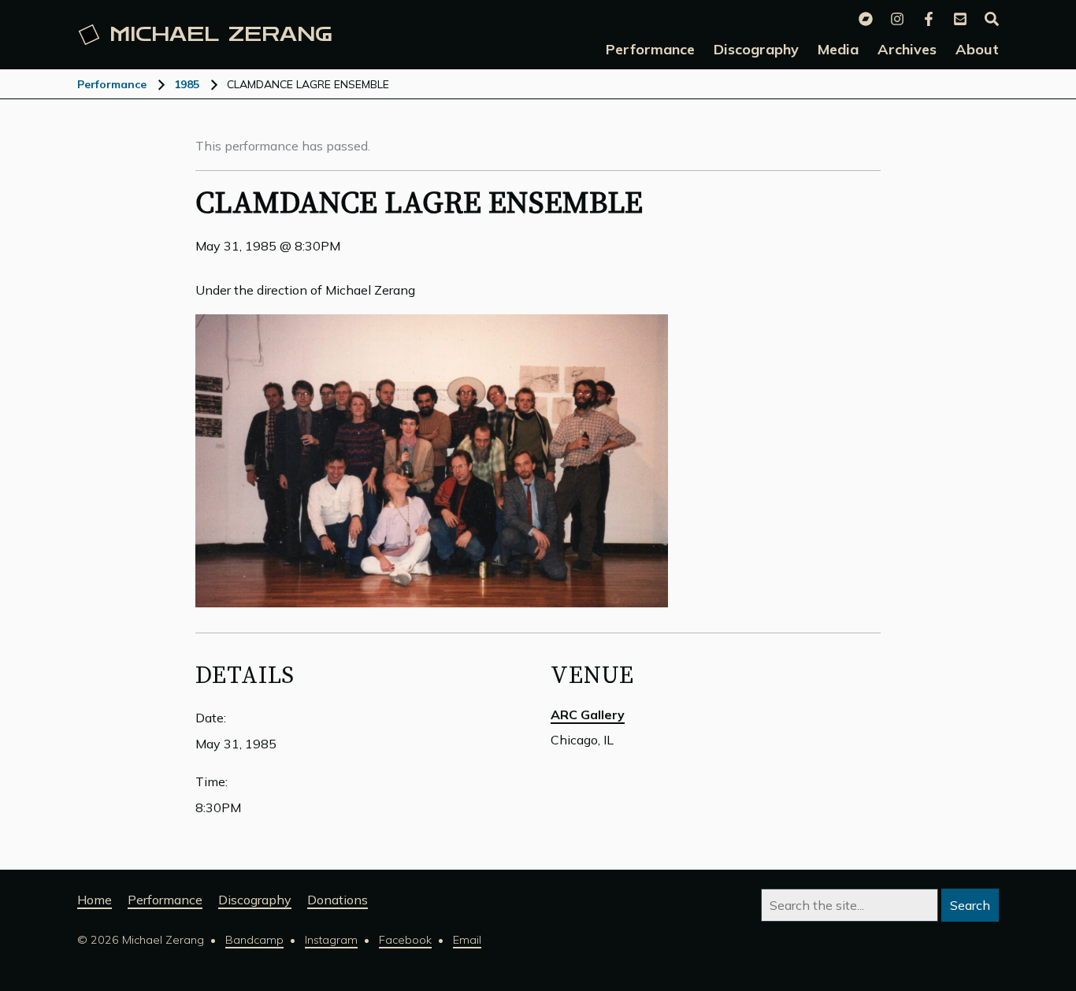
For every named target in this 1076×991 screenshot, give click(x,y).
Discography (254, 899)
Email (467, 940)
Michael (220, 35)
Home (94, 899)
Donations (337, 899)
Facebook (405, 940)
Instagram (331, 940)
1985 (186, 84)
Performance (112, 84)
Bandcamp (254, 940)
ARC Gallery (588, 714)
